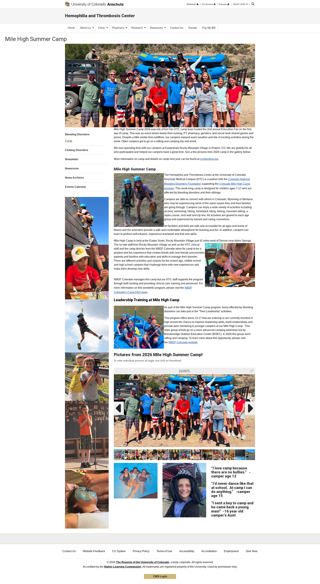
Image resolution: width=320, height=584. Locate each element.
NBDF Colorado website (183, 342)
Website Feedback (94, 551)
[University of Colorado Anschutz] (94, 4)
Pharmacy (118, 27)
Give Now (252, 551)
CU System (119, 551)
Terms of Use (164, 551)
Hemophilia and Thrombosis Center (100, 15)
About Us (86, 27)
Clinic (102, 27)
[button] (251, 371)
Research (137, 27)
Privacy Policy (141, 551)
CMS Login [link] (160, 576)
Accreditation (209, 551)
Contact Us (69, 551)
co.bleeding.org (209, 159)
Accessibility (186, 551)
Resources (157, 27)
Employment (231, 551)
